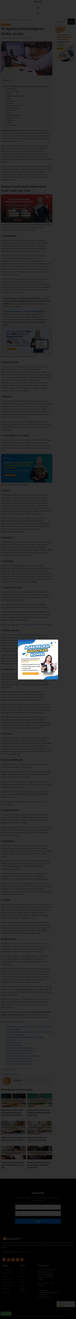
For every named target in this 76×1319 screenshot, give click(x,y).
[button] (55, 642)
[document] (38, 659)
